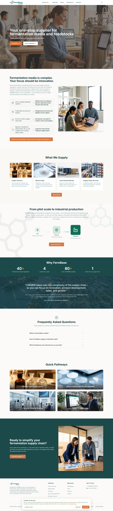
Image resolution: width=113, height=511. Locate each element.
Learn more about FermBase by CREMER (55, 300)
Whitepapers (70, 486)
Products (45, 2)
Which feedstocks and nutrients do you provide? (45, 345)
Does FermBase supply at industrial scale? (43, 339)
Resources (70, 2)
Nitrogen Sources (52, 496)
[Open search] (101, 2)
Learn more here (55, 244)
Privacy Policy (73, 504)
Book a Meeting (29, 43)
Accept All (85, 507)
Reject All (78, 507)
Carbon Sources (52, 486)
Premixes (50, 491)
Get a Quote (56, 194)
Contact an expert (17, 456)
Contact (78, 2)
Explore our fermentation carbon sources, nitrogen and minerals (30, 139)
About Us (69, 491)
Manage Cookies (29, 507)
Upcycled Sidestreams (53, 493)
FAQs (68, 488)
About (62, 2)
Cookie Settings (99, 506)
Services (55, 2)
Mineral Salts (51, 488)
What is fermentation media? (39, 333)
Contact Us (15, 43)
